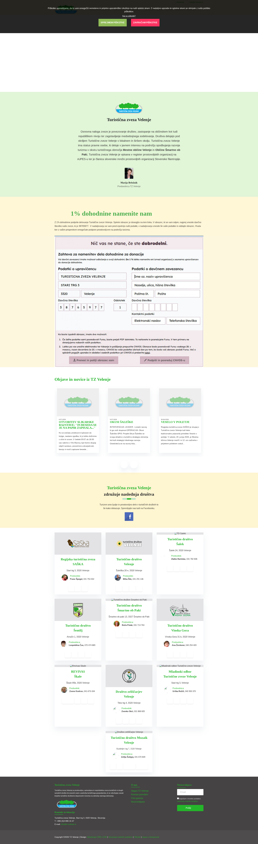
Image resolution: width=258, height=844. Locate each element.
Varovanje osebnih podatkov (187, 801)
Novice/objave (138, 802)
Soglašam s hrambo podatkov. (190, 799)
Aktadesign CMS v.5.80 (97, 837)
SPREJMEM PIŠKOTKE (113, 22)
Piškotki (137, 837)
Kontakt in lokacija (65, 812)
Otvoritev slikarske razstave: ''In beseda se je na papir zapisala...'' (78, 424)
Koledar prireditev (139, 794)
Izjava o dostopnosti (150, 837)
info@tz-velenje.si (68, 824)
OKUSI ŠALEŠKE (121, 421)
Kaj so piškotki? (129, 16)
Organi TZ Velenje (140, 791)
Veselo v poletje (175, 421)
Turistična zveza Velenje (67, 785)
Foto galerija (137, 798)
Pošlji (188, 808)
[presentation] (124, 464)
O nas (134, 785)
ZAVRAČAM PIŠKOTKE (145, 22)
